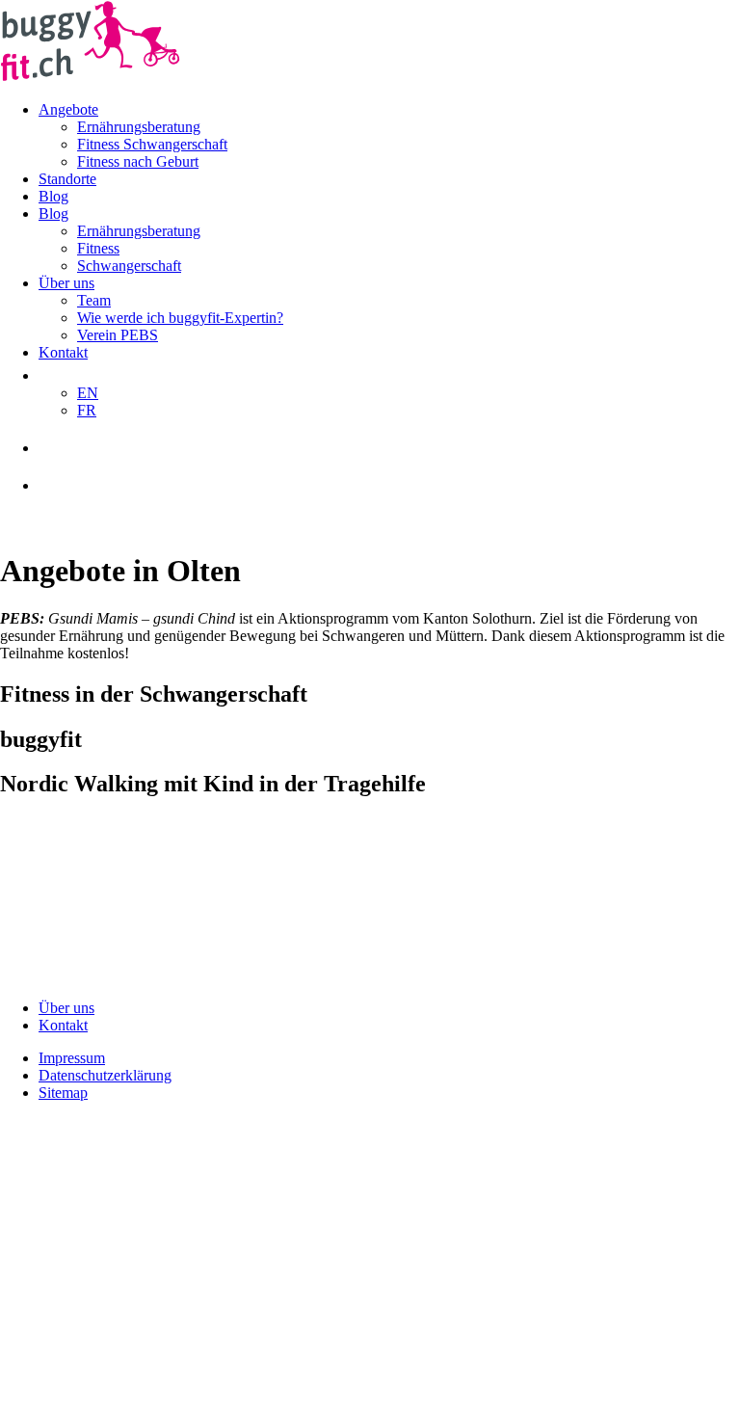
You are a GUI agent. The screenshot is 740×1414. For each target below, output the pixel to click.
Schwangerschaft (129, 265)
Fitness (98, 248)
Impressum (72, 1058)
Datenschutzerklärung (105, 1075)
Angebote (68, 109)
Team (94, 300)
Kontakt (63, 352)
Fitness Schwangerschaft (152, 144)
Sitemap (63, 1092)
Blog (53, 196)
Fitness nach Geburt (137, 161)
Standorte (67, 179)
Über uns (66, 283)
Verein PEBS (117, 335)
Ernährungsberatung (138, 127)
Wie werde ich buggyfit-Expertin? (180, 317)
